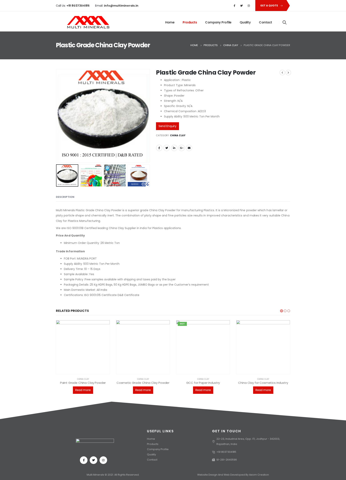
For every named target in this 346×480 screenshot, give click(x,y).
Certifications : (74, 295)
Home (169, 22)
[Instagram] (249, 6)
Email (189, 148)
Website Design (207, 474)
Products (190, 22)
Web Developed (234, 474)
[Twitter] (242, 6)
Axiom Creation (259, 474)
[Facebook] (234, 6)
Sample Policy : (74, 279)
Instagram (103, 460)
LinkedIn (174, 148)
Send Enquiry (167, 126)
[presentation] (57, 116)
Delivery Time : (74, 269)
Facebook (159, 148)
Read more (83, 390)
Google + (181, 148)
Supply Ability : (73, 264)
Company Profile (218, 22)
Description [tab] (65, 197)
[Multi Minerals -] (83, 22)
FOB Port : (70, 259)
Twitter (166, 148)
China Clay (177, 135)
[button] (281, 310)
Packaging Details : (77, 285)
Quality (245, 22)
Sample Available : (76, 274)
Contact (265, 22)
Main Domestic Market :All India (85, 290)
